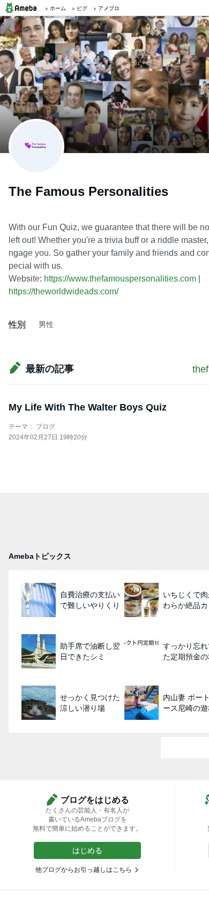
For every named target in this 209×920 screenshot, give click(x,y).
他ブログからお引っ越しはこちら (83, 869)
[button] (87, 850)
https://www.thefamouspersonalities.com (120, 278)
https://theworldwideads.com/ (63, 291)
